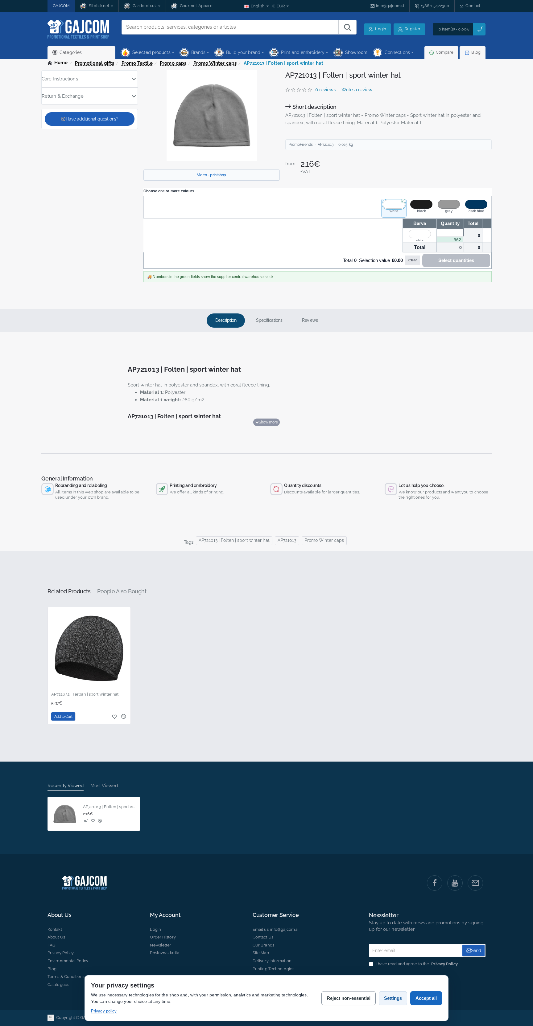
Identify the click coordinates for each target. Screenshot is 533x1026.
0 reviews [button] (325, 89)
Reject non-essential (348, 998)
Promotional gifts (94, 63)
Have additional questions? (92, 118)
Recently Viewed (66, 785)
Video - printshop (211, 175)
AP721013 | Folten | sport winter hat (234, 540)
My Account (165, 915)
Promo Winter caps (215, 63)
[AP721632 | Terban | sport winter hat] (89, 648)
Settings (393, 998)
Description (226, 320)
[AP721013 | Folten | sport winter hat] (65, 814)
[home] (58, 62)
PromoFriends (301, 144)
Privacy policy (104, 1011)
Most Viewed (104, 785)
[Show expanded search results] (347, 27)
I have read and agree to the (416, 964)
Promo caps (173, 63)
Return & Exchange (63, 96)
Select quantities (456, 260)
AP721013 (287, 540)
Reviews (310, 320)
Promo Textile (137, 63)
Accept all (426, 998)
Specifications (269, 320)
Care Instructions (60, 79)
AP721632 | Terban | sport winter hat (85, 694)
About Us (59, 915)
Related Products (69, 591)
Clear (412, 260)
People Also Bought (121, 591)
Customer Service (276, 915)
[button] (266, 422)
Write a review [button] (356, 89)
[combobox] (230, 27)
